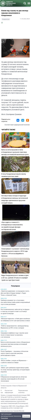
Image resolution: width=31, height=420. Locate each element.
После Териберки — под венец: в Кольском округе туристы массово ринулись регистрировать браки (14, 353)
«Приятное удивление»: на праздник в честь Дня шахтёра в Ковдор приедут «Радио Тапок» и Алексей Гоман (15, 293)
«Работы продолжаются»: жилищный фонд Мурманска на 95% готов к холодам (15, 327)
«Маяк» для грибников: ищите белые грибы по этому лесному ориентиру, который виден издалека (15, 370)
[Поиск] (24, 3)
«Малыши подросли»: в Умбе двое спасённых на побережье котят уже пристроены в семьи (15, 320)
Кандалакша (5, 19)
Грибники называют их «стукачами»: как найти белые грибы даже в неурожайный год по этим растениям (15, 302)
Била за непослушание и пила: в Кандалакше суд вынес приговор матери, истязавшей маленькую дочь (15, 344)
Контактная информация (9, 391)
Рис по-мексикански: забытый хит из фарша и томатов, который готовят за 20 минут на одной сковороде (15, 311)
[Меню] (29, 3)
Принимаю (26, 416)
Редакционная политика (23, 391)
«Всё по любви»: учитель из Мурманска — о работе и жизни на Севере (14, 361)
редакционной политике (22, 125)
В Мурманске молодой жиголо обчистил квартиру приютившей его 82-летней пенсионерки (14, 379)
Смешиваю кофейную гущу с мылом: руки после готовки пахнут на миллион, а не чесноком (14, 335)
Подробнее (4, 418)
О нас (2, 391)
